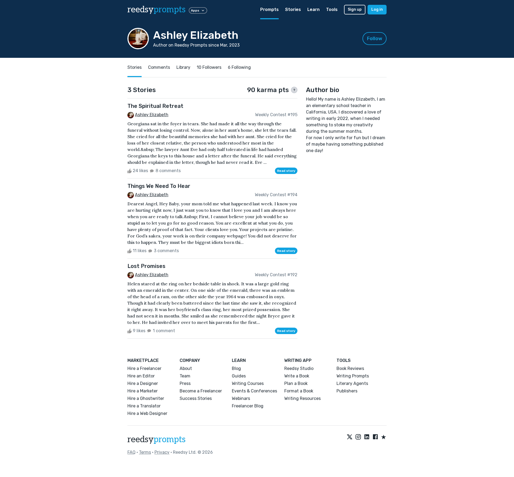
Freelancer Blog (247, 405)
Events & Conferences (254, 390)
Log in (377, 9)
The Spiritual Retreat (155, 106)
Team (185, 375)
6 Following (239, 67)
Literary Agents (352, 383)
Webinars (241, 398)
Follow (374, 38)
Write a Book (296, 375)
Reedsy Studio (298, 368)
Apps (195, 10)
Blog (236, 368)
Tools (332, 9)
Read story (286, 171)
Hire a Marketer (142, 390)
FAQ (131, 452)
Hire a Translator (144, 405)
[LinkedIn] (367, 437)
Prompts (269, 9)
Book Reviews (350, 368)
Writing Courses (248, 383)
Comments (159, 67)
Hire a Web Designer (147, 413)
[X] (349, 437)
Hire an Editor (141, 375)
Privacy (161, 452)
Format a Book (298, 390)
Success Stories (196, 398)
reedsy (156, 10)
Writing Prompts (353, 375)
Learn (313, 9)
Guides (239, 375)
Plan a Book (296, 383)
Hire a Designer (142, 383)
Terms (145, 452)
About (186, 368)
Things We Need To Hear (158, 186)
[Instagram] (358, 437)
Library (183, 67)
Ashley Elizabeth (151, 114)
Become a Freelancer (201, 390)
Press (185, 383)
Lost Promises (146, 266)
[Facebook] (375, 437)
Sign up (355, 9)
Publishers (347, 390)
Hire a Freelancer (144, 368)
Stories (293, 9)
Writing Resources (302, 398)
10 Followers (209, 67)
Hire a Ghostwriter (145, 398)
